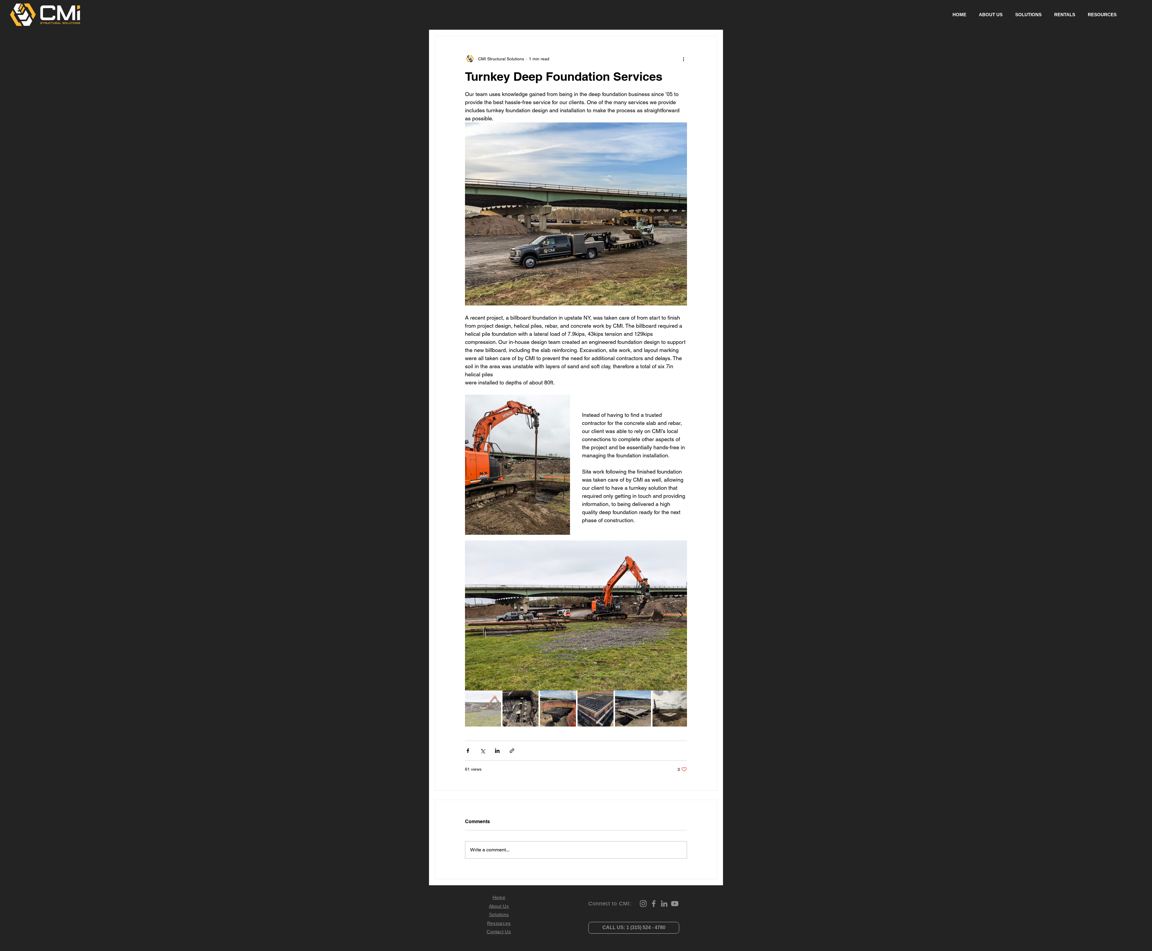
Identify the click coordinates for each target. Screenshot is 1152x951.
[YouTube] (674, 903)
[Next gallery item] (679, 615)
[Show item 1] (483, 709)
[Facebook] (653, 903)
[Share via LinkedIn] (497, 751)
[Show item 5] (633, 709)
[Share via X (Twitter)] (482, 751)
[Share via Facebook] (468, 751)
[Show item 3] (558, 709)
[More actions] (683, 58)
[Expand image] (576, 615)
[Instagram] (643, 903)
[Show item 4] (596, 709)
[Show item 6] (670, 709)
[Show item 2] (520, 709)
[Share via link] (512, 751)
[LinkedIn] (664, 903)
